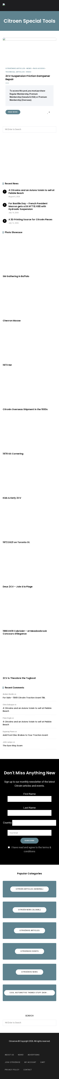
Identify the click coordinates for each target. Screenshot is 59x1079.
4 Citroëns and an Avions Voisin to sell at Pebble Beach (27, 709)
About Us (9, 1055)
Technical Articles (15, 72)
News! (21, 1055)
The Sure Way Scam (13, 745)
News (29, 68)
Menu (53, 5)
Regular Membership (19, 94)
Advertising (34, 1055)
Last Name (29, 808)
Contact (27, 1069)
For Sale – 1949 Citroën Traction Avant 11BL (24, 697)
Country (7, 823)
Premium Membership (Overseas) (28, 99)
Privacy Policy (12, 1069)
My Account (30, 1062)
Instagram (33, 1048)
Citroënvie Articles (15, 68)
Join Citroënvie (12, 1062)
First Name (29, 794)
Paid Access (39, 68)
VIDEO (28, 72)
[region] (29, 158)
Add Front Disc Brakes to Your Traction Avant (25, 735)
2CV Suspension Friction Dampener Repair (27, 77)
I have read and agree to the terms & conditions (31, 849)
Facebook (26, 1048)
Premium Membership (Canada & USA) (24, 96)
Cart (42, 1062)
